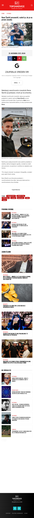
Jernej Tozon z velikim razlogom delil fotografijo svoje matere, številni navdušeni (21, 419)
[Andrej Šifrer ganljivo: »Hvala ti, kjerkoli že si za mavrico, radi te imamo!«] (6, 379)
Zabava (14, 429)
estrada (13, 198)
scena (27, 198)
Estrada (9, 13)
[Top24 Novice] (7, 189)
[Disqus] (17, 468)
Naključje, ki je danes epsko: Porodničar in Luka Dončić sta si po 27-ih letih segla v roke (21, 235)
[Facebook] (10, 58)
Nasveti (5, 304)
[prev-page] (3, 440)
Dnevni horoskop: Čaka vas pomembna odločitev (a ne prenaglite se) (21, 392)
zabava (4, 200)
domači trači (6, 198)
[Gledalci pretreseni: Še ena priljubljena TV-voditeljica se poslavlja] (6, 225)
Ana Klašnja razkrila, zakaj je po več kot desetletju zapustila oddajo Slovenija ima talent (22, 244)
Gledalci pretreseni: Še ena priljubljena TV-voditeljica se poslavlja (20, 225)
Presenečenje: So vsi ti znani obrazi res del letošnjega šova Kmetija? (21, 431)
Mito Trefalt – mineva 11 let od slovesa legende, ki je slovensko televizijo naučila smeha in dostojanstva (20, 216)
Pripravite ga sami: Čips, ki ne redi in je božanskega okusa (14, 306)
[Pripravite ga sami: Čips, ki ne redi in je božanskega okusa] (17, 293)
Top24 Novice (16, 189)
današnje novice (11, 196)
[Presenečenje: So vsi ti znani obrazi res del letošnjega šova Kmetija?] (6, 431)
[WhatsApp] (24, 58)
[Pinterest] (19, 58)
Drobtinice (15, 390)
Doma (3, 13)
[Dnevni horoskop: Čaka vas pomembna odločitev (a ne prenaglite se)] (6, 392)
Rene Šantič (20, 198)
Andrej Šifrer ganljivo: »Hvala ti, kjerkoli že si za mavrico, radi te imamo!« (20, 379)
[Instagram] (19, 508)
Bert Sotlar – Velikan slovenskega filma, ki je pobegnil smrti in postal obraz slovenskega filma (21, 405)
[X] (14, 58)
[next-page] (5, 440)
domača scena (20, 196)
